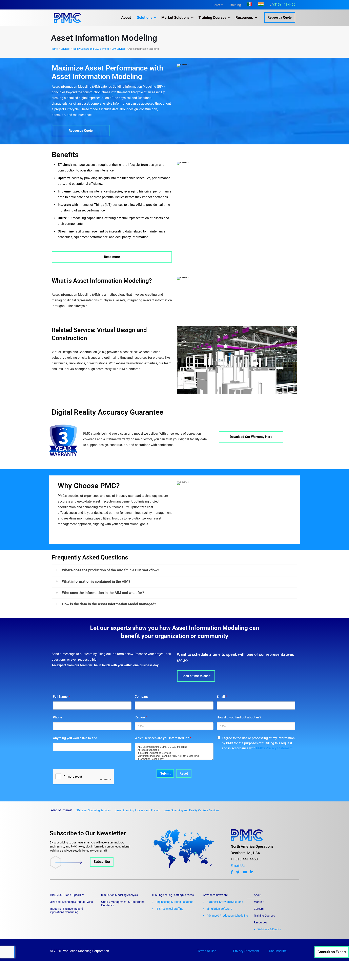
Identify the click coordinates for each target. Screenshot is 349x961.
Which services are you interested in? (163, 738)
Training (235, 5)
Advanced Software (215, 895)
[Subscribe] (82, 867)
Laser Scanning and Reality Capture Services (191, 810)
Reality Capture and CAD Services (91, 48)
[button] (174, 570)
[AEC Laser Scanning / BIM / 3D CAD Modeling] (174, 747)
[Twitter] (238, 872)
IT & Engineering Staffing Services (173, 895)
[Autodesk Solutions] (174, 750)
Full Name (61, 696)
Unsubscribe (278, 951)
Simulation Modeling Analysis (119, 895)
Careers (217, 5)
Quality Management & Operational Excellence (123, 903)
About (258, 895)
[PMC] (67, 17)
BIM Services (118, 48)
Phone (57, 717)
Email (222, 696)
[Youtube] (245, 872)
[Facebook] (232, 872)
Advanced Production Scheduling (227, 915)
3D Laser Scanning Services (93, 810)
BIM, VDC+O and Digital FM (67, 895)
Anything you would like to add (75, 738)
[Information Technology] (174, 759)
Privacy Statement (246, 951)
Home (54, 48)
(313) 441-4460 (284, 4)
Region (141, 717)
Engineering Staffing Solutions (174, 901)
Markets (259, 901)
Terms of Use (206, 951)
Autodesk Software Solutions (225, 901)
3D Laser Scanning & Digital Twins (71, 901)
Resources (260, 922)
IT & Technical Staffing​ (169, 908)
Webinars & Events (269, 929)
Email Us (238, 866)
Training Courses (264, 915)
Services (65, 48)
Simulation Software (219, 908)
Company (141, 696)
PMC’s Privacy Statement (274, 748)
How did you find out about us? (239, 717)
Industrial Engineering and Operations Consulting (66, 910)
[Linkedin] (251, 872)
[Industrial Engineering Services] (174, 753)
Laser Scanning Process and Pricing (137, 810)
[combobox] (174, 726)
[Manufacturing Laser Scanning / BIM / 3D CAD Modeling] (174, 756)
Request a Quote (280, 17)
